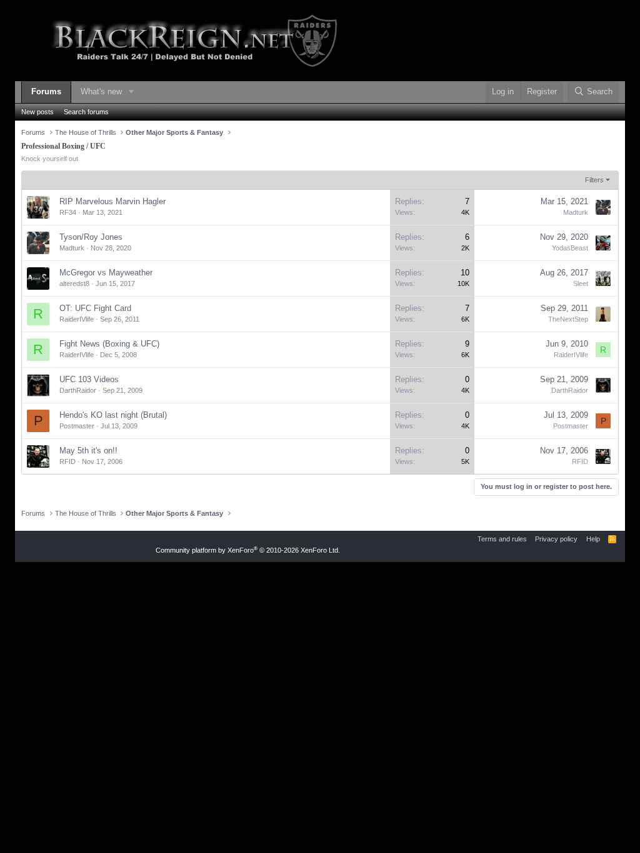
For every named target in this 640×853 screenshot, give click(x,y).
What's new (101, 91)
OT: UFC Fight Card (95, 308)
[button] (131, 92)
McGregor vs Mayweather (105, 272)
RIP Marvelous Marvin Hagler (112, 201)
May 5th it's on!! (88, 450)
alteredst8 (74, 283)
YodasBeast (570, 248)
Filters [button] (594, 180)
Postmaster (76, 426)
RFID (67, 461)
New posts (37, 112)
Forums (46, 91)
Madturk (575, 212)
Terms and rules (502, 539)
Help (593, 539)
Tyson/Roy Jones (90, 237)
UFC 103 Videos (89, 379)
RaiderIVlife (76, 319)
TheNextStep (568, 319)
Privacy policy (556, 539)
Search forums (86, 112)
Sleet (580, 283)
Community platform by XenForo (248, 550)
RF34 (67, 212)
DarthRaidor (77, 390)
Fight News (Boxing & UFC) (109, 343)
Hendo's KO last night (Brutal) (113, 415)
